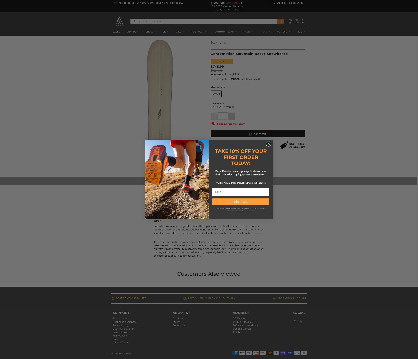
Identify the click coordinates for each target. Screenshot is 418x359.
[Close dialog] (268, 143)
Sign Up (241, 202)
